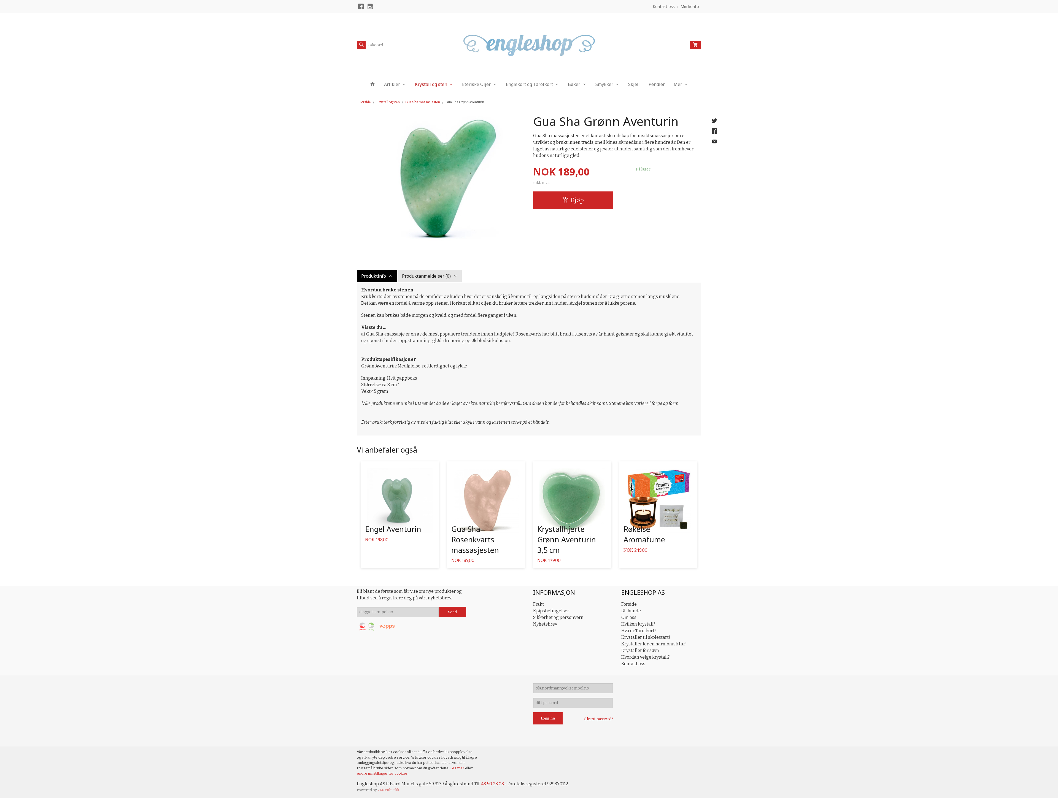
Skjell (634, 84)
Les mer (457, 768)
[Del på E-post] (714, 141)
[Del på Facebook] (714, 131)
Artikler (392, 84)
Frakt (538, 604)
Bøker (574, 84)
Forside (365, 102)
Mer (678, 84)
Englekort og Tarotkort (529, 84)
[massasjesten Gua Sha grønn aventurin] (441, 178)
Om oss (628, 617)
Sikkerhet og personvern (558, 617)
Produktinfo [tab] (373, 276)
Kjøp (577, 200)
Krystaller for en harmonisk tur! (654, 643)
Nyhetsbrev (545, 624)
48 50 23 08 (492, 783)
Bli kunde (631, 610)
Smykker (604, 84)
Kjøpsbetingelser (551, 610)
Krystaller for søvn (640, 650)
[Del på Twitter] (714, 121)
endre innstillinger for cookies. (383, 773)
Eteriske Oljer (476, 84)
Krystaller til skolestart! (645, 637)
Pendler (657, 84)
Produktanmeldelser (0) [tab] (426, 276)
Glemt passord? (598, 719)
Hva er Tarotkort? (638, 630)
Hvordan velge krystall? (645, 657)
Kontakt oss (633, 663)
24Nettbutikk (388, 790)
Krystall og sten (431, 84)
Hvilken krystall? (638, 624)
